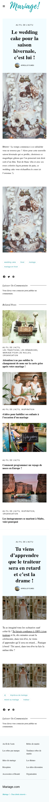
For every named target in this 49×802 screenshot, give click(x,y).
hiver (22, 262)
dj (5, 695)
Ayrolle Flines (27, 65)
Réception (7, 767)
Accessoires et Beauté (11, 774)
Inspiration (27, 409)
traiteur (26, 700)
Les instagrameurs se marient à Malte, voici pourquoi (23, 520)
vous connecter (18, 290)
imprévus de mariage (19, 695)
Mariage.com (11, 786)
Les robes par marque (11, 750)
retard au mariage (11, 700)
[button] (4, 6)
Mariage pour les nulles (17, 353)
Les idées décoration (34, 767)
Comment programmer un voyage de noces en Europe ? (22, 466)
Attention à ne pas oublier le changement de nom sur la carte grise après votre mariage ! (23, 363)
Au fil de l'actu (24, 25)
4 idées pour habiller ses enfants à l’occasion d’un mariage (21, 415)
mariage (32, 262)
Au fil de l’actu (8, 743)
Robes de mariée (32, 743)
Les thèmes (30, 760)
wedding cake (10, 262)
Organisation (10, 355)
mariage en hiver (11, 267)
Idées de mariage (9, 760)
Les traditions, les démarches (20, 350)
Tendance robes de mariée (33, 752)
